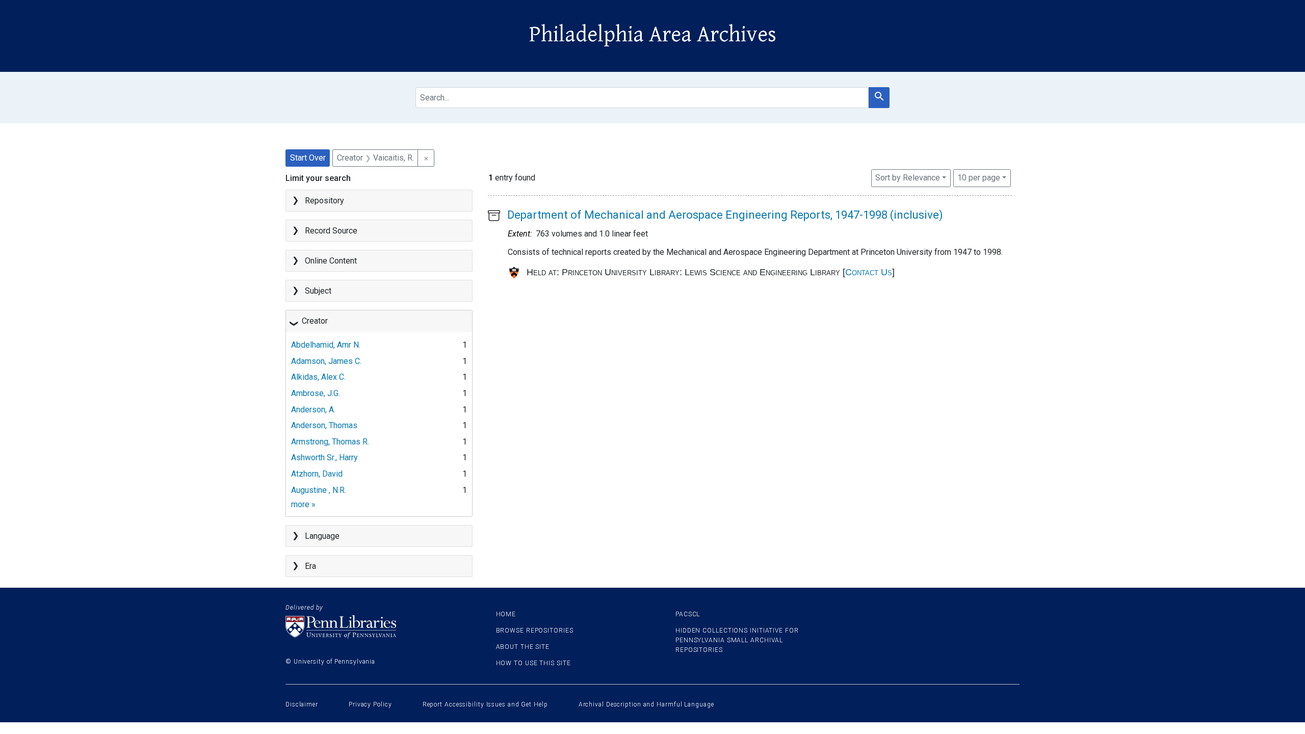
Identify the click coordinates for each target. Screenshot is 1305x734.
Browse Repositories (534, 630)
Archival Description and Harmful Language (646, 704)
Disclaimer (301, 704)
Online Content (331, 261)
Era (310, 566)
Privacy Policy (370, 704)
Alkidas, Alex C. (318, 377)
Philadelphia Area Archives (652, 34)
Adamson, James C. (326, 361)
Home (506, 614)
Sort (907, 177)
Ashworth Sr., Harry (324, 457)
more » (303, 504)
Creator (315, 321)
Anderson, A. (313, 409)
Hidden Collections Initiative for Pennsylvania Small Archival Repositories (737, 640)
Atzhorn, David (317, 474)
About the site (523, 646)
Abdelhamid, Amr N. (325, 345)
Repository (324, 200)
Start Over (308, 158)
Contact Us (868, 272)
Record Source (331, 230)
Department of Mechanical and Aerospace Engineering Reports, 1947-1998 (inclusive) (725, 214)
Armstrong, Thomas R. (330, 442)
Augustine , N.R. (318, 490)
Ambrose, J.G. (315, 393)
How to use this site (533, 663)
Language (322, 536)
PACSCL (687, 614)
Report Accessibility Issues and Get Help (485, 704)
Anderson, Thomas (324, 425)
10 (978, 177)
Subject (318, 291)
